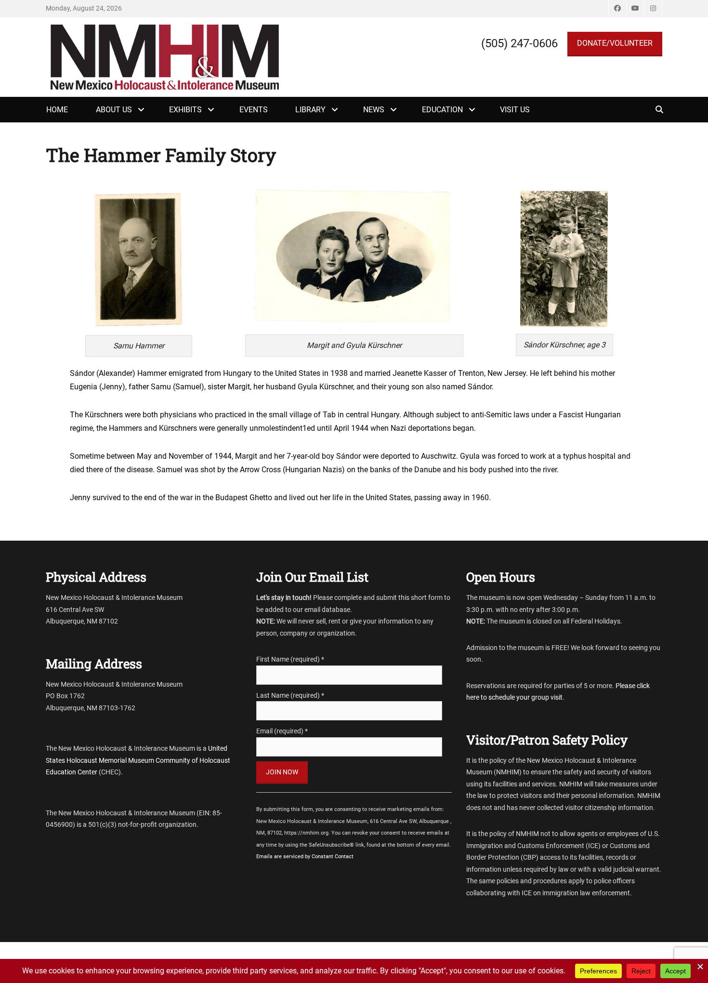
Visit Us (515, 109)
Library (310, 109)
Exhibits (185, 109)
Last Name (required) (290, 695)
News (373, 109)
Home (57, 109)
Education (442, 109)
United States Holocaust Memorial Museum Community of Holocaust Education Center (138, 760)
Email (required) (282, 731)
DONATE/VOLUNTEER (615, 43)
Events (253, 109)
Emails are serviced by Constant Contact (305, 856)
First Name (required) (290, 659)
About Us (114, 109)
